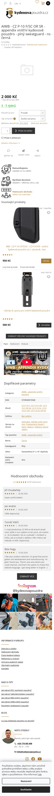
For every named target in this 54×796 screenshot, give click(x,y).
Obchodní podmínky (10, 665)
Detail (46, 261)
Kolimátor (26, 422)
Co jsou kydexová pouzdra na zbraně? (17, 720)
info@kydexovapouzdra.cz (29, 752)
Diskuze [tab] (24, 344)
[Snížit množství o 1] (10, 132)
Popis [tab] (6, 344)
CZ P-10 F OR (36, 405)
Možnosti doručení (39, 123)
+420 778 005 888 (24, 743)
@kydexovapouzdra (28, 590)
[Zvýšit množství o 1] (10, 129)
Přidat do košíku (25, 130)
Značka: (13, 47)
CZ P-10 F (26, 405)
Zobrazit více (27, 576)
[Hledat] (5, 3)
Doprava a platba (8, 648)
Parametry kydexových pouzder (15, 705)
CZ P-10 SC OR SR (38, 410)
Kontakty (5, 668)
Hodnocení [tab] (15, 344)
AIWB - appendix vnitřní (32, 435)
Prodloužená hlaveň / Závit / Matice (33, 425)
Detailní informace (9, 143)
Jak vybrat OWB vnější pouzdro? (15, 702)
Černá (24, 440)
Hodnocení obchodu (27, 476)
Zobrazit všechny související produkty (27, 336)
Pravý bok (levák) (27, 267)
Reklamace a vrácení (10, 658)
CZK (16, 3)
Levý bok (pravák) (10, 267)
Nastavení (26, 781)
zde (40, 774)
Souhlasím (26, 789)
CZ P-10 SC (36, 408)
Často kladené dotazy (10, 655)
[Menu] (48, 3)
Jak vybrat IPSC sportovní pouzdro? (16, 690)
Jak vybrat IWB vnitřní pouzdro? (15, 698)
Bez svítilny (26, 416)
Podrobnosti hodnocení (37, 44)
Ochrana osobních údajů (12, 662)
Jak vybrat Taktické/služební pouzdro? (17, 694)
